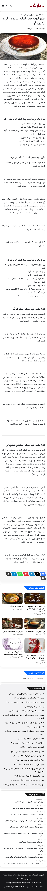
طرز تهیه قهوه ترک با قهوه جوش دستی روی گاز (27, 743)
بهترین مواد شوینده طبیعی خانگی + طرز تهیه (27, 780)
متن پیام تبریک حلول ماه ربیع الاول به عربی (28, 764)
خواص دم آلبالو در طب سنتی (13, 631)
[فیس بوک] (42, 574)
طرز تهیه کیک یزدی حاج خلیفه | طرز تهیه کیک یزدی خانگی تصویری (35, 608)
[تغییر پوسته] (11, 6)
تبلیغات (34, 886)
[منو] (3, 6)
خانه (42, 15)
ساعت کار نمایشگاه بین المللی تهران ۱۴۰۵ (29, 698)
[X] (36, 574)
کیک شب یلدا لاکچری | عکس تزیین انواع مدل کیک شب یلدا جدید (35, 657)
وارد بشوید (25, 678)
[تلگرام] (13, 574)
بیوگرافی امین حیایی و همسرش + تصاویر (29, 760)
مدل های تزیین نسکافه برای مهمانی (31, 738)
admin (40, 29)
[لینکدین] (30, 574)
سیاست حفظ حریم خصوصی (14, 886)
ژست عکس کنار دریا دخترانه (34, 706)
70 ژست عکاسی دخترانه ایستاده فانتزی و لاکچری (26, 711)
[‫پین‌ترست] (25, 574)
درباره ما (27, 886)
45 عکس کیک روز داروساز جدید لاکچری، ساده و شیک (13, 653)
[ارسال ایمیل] (37, 29)
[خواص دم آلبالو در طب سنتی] (12, 623)
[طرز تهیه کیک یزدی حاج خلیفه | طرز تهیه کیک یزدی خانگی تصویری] (34, 598)
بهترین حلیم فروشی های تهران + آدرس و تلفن (27, 751)
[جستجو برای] (7, 6)
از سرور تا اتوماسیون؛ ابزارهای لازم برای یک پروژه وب (25, 693)
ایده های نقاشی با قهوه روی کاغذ (32, 747)
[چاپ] (42, 578)
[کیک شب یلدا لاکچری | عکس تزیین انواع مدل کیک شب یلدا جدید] (34, 645)
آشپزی (38, 15)
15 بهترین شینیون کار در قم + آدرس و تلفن (28, 755)
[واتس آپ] (19, 574)
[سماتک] (37, 5)
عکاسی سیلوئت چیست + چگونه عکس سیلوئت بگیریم (24, 722)
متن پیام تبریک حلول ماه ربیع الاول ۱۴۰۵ (29, 776)
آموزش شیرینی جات (27, 15)
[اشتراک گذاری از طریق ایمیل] (7, 574)
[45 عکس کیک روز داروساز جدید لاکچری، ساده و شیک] (12, 644)
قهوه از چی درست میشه (35, 727)
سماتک (40, 886)
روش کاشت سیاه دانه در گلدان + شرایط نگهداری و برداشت (23, 784)
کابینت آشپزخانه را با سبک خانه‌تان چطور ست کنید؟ (25, 702)
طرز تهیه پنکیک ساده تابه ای (35, 631)
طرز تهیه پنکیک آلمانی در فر (13, 606)
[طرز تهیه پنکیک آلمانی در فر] (12, 598)
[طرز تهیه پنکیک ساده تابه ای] (34, 623)
